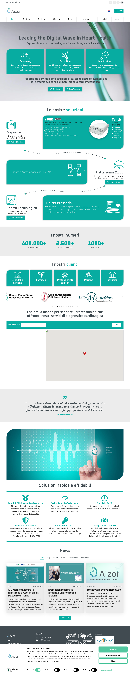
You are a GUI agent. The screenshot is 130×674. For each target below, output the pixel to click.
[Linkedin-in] (122, 2)
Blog (48, 558)
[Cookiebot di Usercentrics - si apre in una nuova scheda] (13, 670)
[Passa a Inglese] (109, 10)
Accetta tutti (113, 649)
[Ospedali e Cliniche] (17, 275)
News (63, 558)
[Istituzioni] (112, 275)
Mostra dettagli (106, 670)
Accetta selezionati (113, 655)
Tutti (42, 558)
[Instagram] (110, 2)
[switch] (57, 670)
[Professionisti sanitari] (65, 275)
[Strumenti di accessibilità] (9, 670)
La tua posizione (14, 324)
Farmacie (41, 280)
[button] (45, 130)
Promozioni (85, 558)
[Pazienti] (89, 275)
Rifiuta (113, 661)
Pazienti (88, 280)
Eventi (55, 558)
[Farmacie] (41, 275)
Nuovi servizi (73, 558)
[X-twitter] (118, 2)
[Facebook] (114, 2)
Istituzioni (112, 280)
